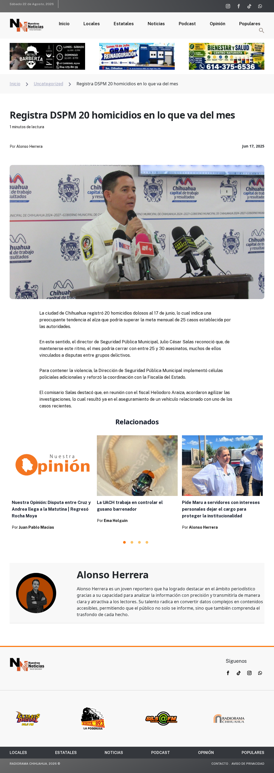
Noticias (156, 24)
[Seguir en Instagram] (228, 6)
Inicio (64, 24)
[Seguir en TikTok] (249, 6)
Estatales (124, 24)
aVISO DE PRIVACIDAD (247, 763)
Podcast (187, 24)
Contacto (219, 763)
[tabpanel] (52, 484)
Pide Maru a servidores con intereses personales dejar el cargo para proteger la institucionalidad (221, 509)
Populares (249, 24)
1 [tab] (124, 542)
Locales (91, 24)
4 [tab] (147, 542)
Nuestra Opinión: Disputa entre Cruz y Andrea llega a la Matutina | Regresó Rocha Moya (51, 509)
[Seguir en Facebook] (238, 6)
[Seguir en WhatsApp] (260, 6)
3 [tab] (139, 542)
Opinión (217, 24)
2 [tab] (132, 542)
